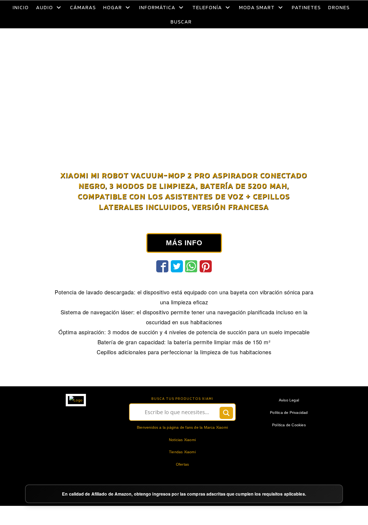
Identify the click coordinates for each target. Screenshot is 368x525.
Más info (184, 256)
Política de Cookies (289, 438)
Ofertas (182, 478)
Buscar (181, 21)
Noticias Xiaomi (182, 453)
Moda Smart (257, 7)
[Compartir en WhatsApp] (191, 280)
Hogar (112, 7)
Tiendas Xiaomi (182, 465)
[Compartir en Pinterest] (206, 280)
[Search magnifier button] (226, 426)
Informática (157, 7)
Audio (44, 7)
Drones (339, 7)
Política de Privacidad (289, 426)
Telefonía (207, 7)
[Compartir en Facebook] (162, 280)
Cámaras (83, 7)
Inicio (21, 7)
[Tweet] (177, 280)
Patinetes (306, 7)
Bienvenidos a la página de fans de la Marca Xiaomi (182, 441)
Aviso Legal (289, 413)
